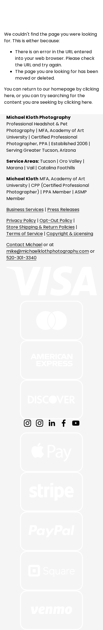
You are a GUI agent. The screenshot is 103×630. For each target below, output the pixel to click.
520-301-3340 (21, 258)
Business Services (25, 209)
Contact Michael (24, 244)
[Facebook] (64, 423)
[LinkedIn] (51, 423)
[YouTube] (76, 423)
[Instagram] (27, 423)
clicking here (78, 102)
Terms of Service (24, 233)
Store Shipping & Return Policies (40, 227)
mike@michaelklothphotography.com (47, 251)
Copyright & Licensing (69, 233)
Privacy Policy (21, 220)
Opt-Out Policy (56, 220)
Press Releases (63, 209)
